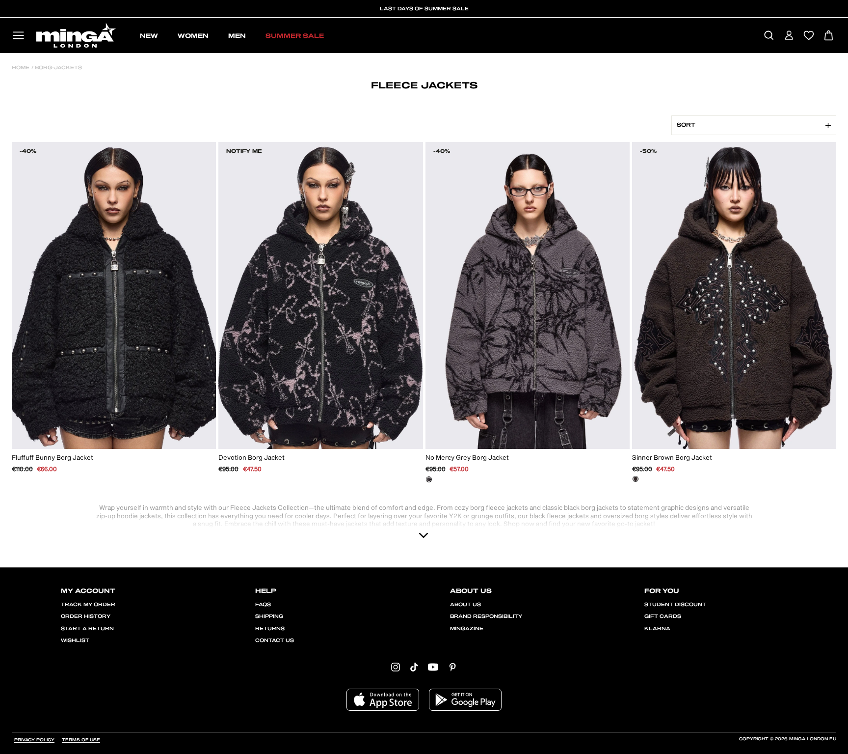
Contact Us (274, 640)
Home (20, 67)
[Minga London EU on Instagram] (395, 666)
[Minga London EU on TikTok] (414, 666)
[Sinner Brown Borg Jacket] (635, 478)
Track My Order (88, 604)
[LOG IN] (788, 36)
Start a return (87, 628)
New (149, 36)
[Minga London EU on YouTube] (433, 666)
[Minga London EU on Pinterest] (452, 666)
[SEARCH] (768, 36)
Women (193, 36)
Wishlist (75, 640)
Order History (85, 616)
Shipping (269, 616)
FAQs (263, 604)
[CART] (828, 36)
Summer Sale (294, 36)
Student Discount (675, 604)
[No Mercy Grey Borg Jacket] (428, 479)
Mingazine (466, 628)
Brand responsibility (486, 616)
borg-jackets (57, 67)
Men (237, 36)
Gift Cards (662, 616)
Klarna (657, 628)
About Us (465, 604)
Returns (270, 628)
